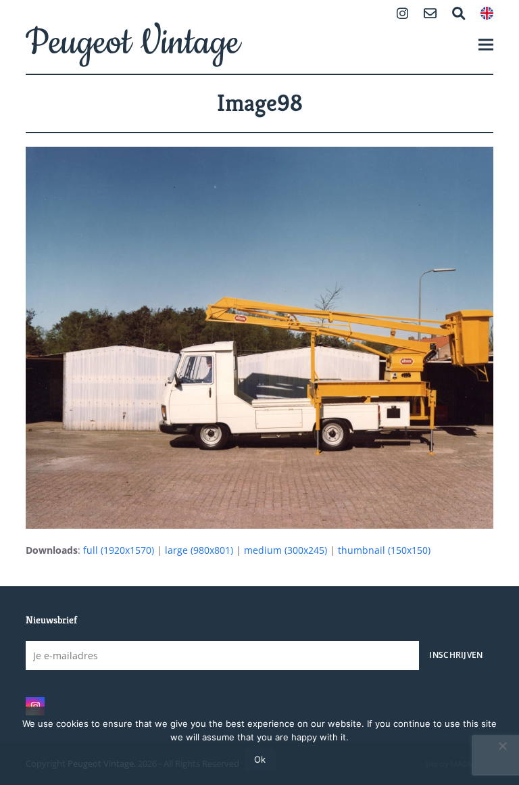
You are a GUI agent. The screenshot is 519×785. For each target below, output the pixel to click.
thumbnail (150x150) (384, 550)
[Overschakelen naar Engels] (486, 14)
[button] (485, 44)
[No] (502, 746)
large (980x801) (199, 550)
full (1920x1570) (118, 550)
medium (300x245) (285, 550)
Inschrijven (456, 654)
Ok (260, 759)
